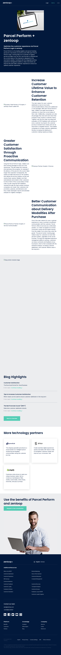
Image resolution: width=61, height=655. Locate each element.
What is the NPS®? (8, 571)
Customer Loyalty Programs (38, 594)
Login (47, 3)
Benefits (5, 624)
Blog (23, 628)
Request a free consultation (15, 508)
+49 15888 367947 (8, 609)
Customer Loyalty (7, 586)
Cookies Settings (34, 639)
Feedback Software (8, 589)
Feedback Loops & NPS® (37, 591)
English (38, 561)
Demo (53, 3)
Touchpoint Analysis (36, 586)
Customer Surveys (36, 589)
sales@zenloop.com (9, 607)
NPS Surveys (6, 578)
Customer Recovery (36, 584)
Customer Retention (8, 581)
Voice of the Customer (36, 573)
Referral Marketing (36, 571)
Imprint (18, 639)
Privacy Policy (25, 639)
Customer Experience (8, 576)
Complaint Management (37, 578)
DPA (40, 639)
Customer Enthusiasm (36, 576)
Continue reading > (17, 388)
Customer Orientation (8, 591)
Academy (24, 624)
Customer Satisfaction (8, 573)
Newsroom (43, 628)
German (43, 561)
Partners (5, 628)
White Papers (25, 626)
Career (42, 626)
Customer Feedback (8, 584)
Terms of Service (47, 639)
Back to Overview (12, 418)
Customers (6, 626)
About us (43, 624)
